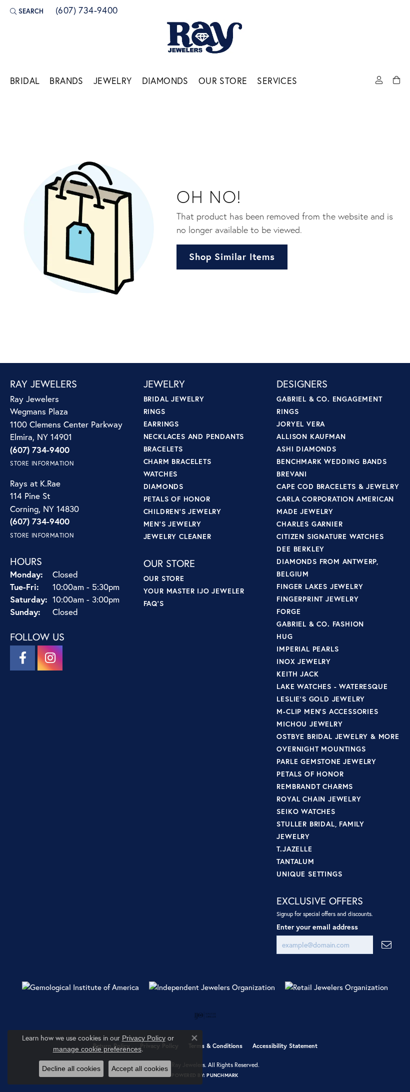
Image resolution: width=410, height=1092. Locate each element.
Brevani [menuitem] (291, 473)
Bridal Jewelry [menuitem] (174, 399)
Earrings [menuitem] (161, 423)
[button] (27, 11)
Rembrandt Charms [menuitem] (314, 786)
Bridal (25, 80)
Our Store (223, 80)
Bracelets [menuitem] (163, 449)
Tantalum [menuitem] (295, 861)
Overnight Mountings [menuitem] (321, 749)
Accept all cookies (140, 1068)
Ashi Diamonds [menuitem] (306, 449)
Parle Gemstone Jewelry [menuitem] (326, 761)
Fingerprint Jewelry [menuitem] (317, 599)
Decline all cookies (71, 1068)
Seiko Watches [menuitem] (305, 811)
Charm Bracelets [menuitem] (178, 461)
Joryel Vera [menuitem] (300, 423)
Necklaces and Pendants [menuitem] (194, 436)
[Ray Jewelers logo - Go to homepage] (205, 38)
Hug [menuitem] (284, 636)
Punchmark (222, 1075)
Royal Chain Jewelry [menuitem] (318, 799)
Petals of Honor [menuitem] (177, 499)
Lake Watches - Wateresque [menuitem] (332, 686)
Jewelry (113, 80)
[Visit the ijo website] (205, 1015)
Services (277, 80)
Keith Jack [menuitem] (297, 673)
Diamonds (165, 80)
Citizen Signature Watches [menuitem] (330, 536)
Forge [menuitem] (288, 611)
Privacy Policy (144, 1038)
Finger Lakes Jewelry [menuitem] (319, 586)
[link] (86, 11)
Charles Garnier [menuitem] (309, 523)
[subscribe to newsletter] (386, 945)
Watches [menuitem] (161, 473)
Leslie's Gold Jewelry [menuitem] (320, 699)
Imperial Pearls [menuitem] (307, 649)
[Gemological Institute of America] (80, 987)
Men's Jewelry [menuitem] (173, 523)
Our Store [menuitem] (164, 578)
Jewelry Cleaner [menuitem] (178, 536)
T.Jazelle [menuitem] (294, 849)
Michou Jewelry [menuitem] (309, 723)
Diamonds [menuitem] (164, 486)
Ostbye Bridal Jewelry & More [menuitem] (337, 736)
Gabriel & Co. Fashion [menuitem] (320, 623)
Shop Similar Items (231, 256)
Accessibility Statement (285, 1046)
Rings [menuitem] (155, 411)
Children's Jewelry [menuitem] (183, 511)
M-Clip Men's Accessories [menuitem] (327, 711)
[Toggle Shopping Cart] (396, 80)
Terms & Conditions (215, 1046)
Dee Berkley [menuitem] (300, 549)
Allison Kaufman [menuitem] (311, 436)
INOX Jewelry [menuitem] (303, 661)
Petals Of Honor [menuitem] (310, 773)
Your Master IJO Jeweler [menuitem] (194, 591)
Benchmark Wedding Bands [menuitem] (331, 461)
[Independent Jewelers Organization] (212, 987)
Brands (66, 80)
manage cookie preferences (97, 1049)
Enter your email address (317, 927)
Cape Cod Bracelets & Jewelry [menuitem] (337, 486)
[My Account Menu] (379, 80)
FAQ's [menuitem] (154, 603)
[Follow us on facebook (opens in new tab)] (22, 658)
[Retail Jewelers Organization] (336, 987)
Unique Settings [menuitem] (309, 873)
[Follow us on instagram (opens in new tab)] (50, 658)
